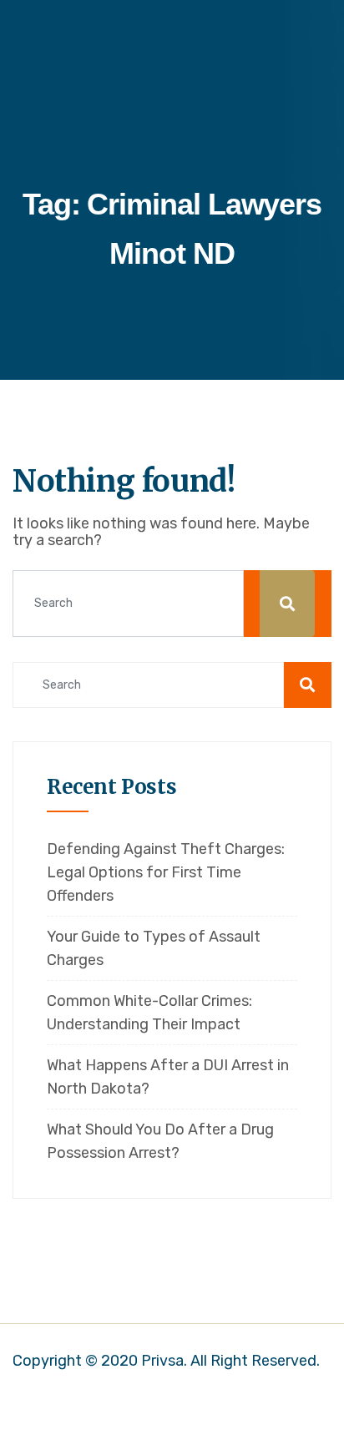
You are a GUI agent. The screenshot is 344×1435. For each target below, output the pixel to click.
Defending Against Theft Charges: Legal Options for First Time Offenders (166, 872)
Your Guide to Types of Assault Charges (154, 948)
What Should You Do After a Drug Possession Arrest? (160, 1141)
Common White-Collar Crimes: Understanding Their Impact (149, 1012)
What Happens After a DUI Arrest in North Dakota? (168, 1077)
